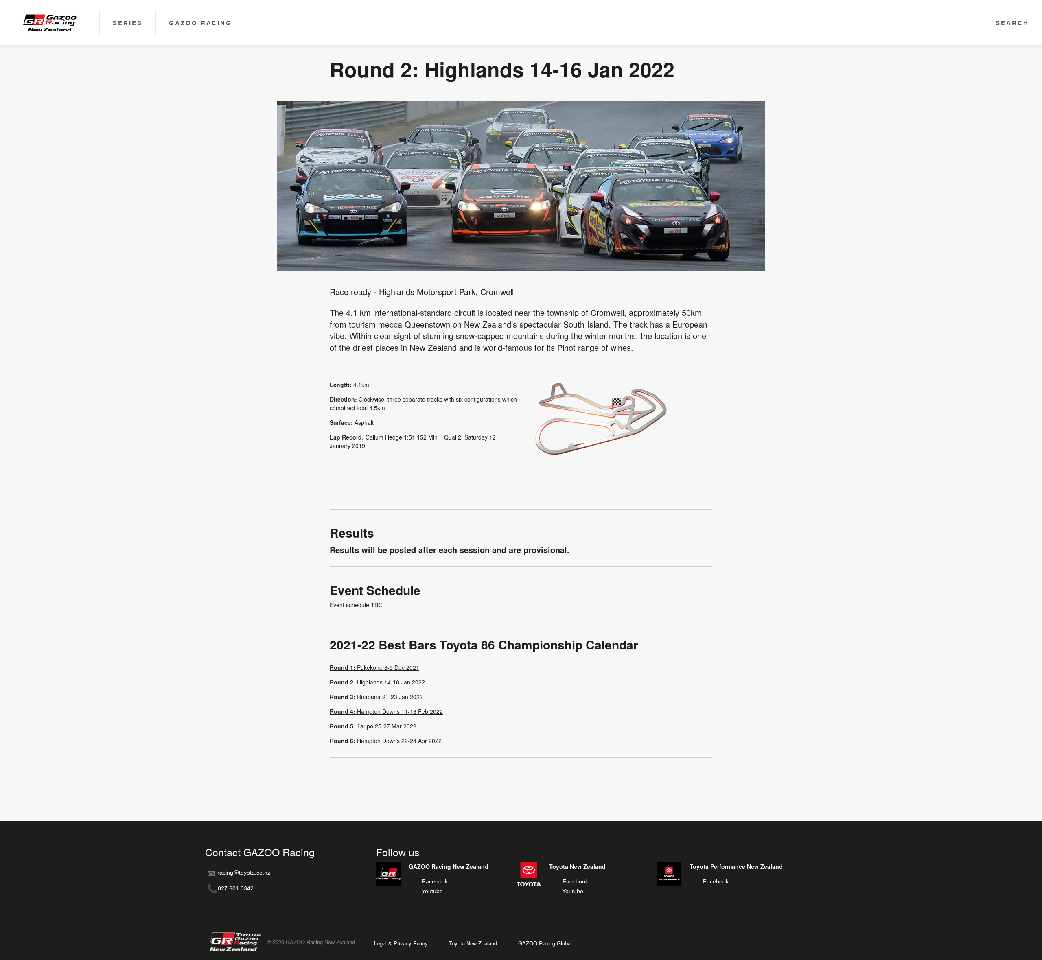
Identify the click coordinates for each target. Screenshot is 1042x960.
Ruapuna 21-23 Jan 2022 (376, 697)
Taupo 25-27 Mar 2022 (373, 726)
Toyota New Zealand (473, 943)
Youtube (432, 891)
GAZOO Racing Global (545, 943)
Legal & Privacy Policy (401, 943)
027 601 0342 (236, 888)
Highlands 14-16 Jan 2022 (377, 682)
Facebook (435, 881)
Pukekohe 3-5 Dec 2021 (374, 667)
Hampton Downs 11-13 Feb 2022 (386, 711)
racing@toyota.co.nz (243, 872)
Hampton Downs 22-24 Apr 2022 (386, 741)
